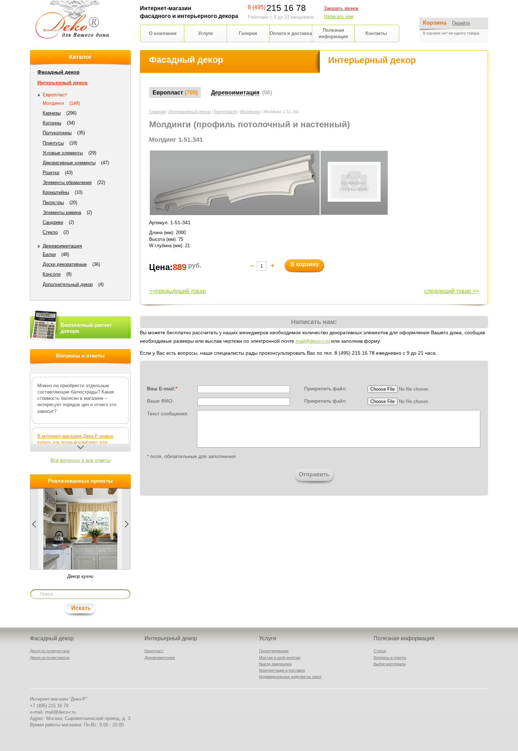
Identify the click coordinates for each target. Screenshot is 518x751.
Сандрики (53, 222)
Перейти (461, 23)
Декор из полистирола (49, 657)
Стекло (50, 232)
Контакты (376, 33)
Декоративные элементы (69, 162)
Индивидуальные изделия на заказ (290, 676)
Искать (81, 608)
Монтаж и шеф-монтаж (279, 657)
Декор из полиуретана (49, 651)
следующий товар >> (451, 291)
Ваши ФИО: (160, 401)
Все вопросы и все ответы (80, 460)
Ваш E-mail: (162, 388)
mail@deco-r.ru (313, 341)
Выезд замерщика (275, 664)
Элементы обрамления (67, 182)
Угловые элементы (63, 152)
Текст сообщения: (168, 413)
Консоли (52, 274)
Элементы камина (62, 212)
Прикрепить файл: (325, 388)
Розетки (51, 172)
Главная (157, 111)
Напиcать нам (338, 16)
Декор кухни (80, 576)
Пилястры (53, 202)
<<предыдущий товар (177, 291)
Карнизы (52, 113)
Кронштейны (56, 192)
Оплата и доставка (291, 33)
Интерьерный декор (189, 111)
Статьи (380, 651)
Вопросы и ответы (390, 657)
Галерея (248, 33)
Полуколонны (57, 132)
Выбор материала (390, 664)
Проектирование (274, 651)
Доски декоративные (65, 264)
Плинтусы (53, 143)
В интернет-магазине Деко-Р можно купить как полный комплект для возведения (75, 442)
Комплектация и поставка (282, 670)
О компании (163, 33)
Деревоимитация (62, 246)
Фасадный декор (58, 72)
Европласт (225, 111)
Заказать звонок (341, 8)
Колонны (52, 123)
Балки (49, 254)
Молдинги (250, 111)
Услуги (205, 33)
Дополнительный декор (68, 284)
